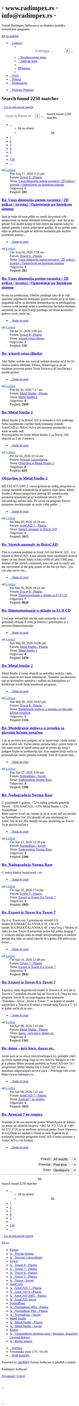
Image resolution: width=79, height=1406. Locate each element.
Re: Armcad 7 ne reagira (22, 1114)
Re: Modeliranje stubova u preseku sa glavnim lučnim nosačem (33, 730)
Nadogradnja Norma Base (35, 779)
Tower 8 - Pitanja (31, 177)
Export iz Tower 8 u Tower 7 (37, 897)
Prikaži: (46, 1159)
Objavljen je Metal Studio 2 (36, 463)
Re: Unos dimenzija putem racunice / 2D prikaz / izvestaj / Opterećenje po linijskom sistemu (37, 204)
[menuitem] (32, 57)
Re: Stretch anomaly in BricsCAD (30, 544)
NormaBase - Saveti (33, 776)
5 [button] (10, 152)
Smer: (47, 1170)
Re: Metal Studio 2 (17, 412)
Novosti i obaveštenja (33, 459)
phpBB (22, 1362)
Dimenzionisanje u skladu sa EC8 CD (42, 595)
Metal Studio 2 (27, 397)
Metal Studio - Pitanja (34, 393)
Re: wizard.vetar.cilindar (22, 353)
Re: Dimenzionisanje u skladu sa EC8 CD (36, 610)
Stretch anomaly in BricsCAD (37, 529)
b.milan (10, 170)
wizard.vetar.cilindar (31, 338)
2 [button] (10, 141)
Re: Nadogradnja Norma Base (27, 795)
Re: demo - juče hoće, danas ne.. (28, 1048)
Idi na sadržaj (10, 36)
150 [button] (12, 159)
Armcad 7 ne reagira (31, 1099)
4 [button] (10, 148)
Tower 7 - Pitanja (31, 893)
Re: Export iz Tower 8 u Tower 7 (29, 912)
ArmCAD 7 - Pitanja (33, 525)
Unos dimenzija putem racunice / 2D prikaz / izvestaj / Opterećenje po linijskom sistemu (43, 182)
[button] (11, 124)
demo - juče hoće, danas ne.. (36, 1033)
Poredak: (45, 1164)
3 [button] (10, 145)
